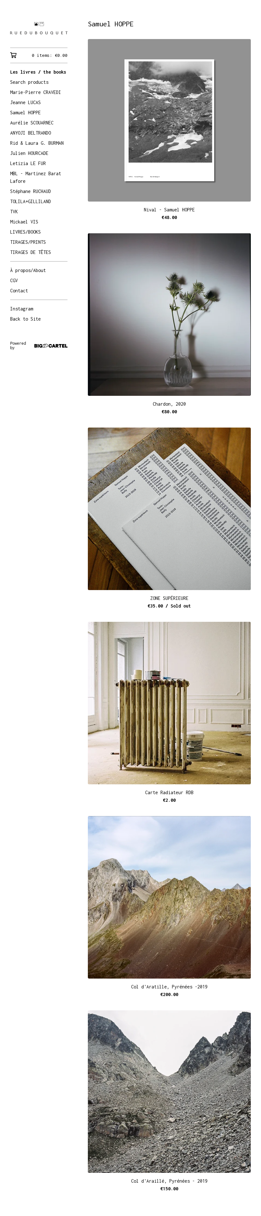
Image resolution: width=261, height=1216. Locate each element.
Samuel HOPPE (25, 112)
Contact (19, 290)
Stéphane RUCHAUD (30, 191)
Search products (29, 82)
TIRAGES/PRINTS (28, 242)
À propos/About (28, 270)
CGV (14, 280)
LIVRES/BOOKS (25, 232)
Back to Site (25, 319)
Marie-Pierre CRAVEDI (35, 92)
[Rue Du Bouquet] (38, 28)
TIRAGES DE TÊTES (30, 252)
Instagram (21, 308)
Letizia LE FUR (28, 163)
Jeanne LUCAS (25, 102)
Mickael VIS (24, 221)
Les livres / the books (38, 72)
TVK (14, 211)
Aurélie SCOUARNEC (31, 122)
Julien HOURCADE (29, 153)
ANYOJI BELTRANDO (30, 133)
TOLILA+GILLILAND (30, 201)
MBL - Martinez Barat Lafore (35, 177)
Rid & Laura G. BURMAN (37, 143)
